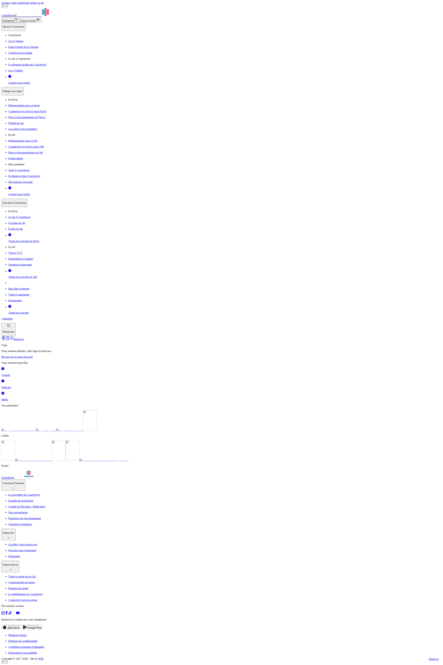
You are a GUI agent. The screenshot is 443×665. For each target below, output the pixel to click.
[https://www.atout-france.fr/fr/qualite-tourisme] (8, 459)
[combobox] (221, 179)
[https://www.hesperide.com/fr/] (46, 429)
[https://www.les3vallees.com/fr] (72, 459)
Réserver (434, 659)
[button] (8, 329)
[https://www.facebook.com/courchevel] (6, 613)
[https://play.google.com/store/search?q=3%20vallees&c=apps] (32, 629)
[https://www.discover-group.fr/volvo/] (18, 429)
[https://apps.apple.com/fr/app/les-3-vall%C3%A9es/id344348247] (11, 629)
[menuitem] (13, 27)
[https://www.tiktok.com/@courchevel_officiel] (10, 613)
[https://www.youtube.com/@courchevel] (18, 613)
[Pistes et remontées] (8, 339)
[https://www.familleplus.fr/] (33, 459)
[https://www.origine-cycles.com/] (90, 429)
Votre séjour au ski (34, 2)
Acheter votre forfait (12, 2)
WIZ (41, 658)
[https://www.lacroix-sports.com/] (69, 429)
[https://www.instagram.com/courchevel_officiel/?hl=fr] (3, 613)
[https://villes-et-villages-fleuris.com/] (104, 459)
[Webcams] (3, 339)
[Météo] (12, 339)
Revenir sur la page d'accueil (17, 356)
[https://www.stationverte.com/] (59, 459)
